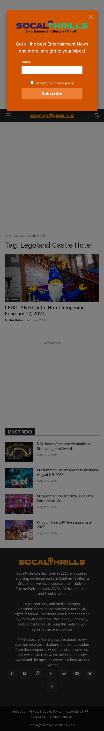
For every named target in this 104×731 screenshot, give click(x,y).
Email (26, 62)
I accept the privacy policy (54, 83)
